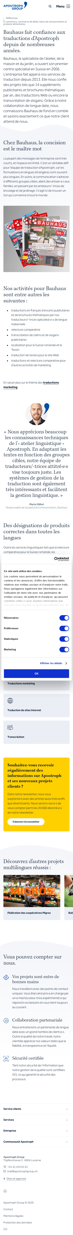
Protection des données (17, 1222)
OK (37, 673)
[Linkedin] (5, 1191)
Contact (8, 1209)
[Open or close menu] (68, 6)
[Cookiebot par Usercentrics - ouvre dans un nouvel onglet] (54, 559)
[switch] (64, 628)
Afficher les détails (51, 663)
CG (5, 1229)
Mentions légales (13, 1215)
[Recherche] (50, 6)
